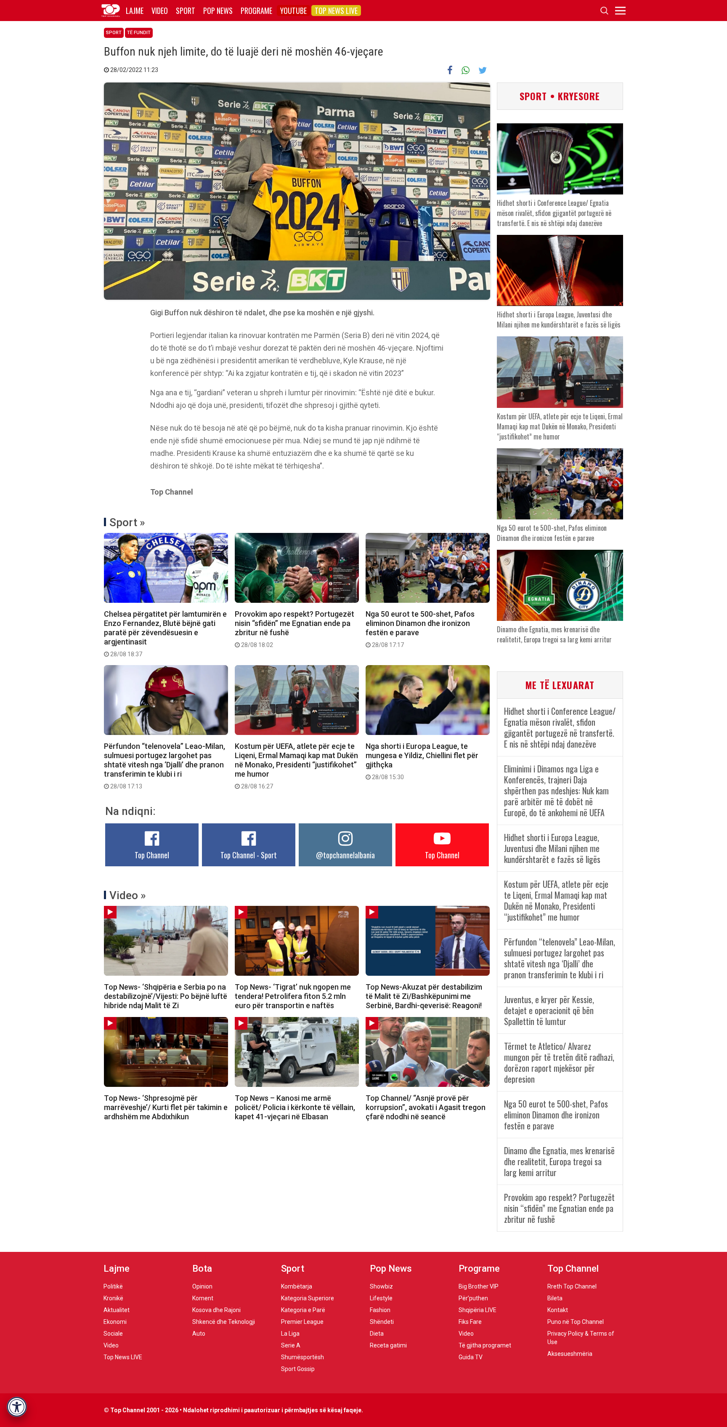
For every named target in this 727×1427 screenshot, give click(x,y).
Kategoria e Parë (303, 1310)
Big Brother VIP (479, 1286)
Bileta (554, 1298)
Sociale (113, 1333)
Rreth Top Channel (572, 1286)
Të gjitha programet (485, 1345)
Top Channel (152, 854)
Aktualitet (116, 1310)
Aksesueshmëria (569, 1353)
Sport (185, 10)
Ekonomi (115, 1321)
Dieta (377, 1333)
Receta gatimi (388, 1345)
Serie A (290, 1345)
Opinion (202, 1286)
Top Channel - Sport (248, 854)
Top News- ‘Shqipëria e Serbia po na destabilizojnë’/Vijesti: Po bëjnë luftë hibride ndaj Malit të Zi (165, 996)
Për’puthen (473, 1298)
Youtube (293, 10)
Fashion (380, 1310)
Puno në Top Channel (575, 1321)
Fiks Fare (470, 1321)
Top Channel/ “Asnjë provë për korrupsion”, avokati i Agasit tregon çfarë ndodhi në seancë (426, 1107)
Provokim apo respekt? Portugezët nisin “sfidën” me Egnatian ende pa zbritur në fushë (294, 629)
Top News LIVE (336, 10)
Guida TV (471, 1357)
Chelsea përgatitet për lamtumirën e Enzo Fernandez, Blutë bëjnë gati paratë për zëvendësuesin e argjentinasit (165, 634)
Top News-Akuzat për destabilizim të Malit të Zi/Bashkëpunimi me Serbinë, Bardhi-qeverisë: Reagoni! (424, 996)
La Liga (290, 1333)
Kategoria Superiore (307, 1298)
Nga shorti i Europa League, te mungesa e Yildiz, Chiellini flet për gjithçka (422, 761)
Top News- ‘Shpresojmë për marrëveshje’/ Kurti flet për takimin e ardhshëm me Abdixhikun (166, 1107)
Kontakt (557, 1310)
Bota (202, 1268)
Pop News (218, 10)
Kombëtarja (296, 1286)
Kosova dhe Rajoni (216, 1310)
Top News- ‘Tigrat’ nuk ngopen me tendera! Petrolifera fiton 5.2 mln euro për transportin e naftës (293, 996)
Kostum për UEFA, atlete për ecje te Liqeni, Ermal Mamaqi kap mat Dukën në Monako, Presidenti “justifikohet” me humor (296, 766)
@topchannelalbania (345, 854)
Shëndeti (382, 1321)
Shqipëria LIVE (477, 1310)
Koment (202, 1298)
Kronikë (113, 1298)
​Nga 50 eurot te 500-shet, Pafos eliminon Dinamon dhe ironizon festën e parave (420, 629)
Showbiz (381, 1286)
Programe (256, 10)
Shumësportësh (302, 1357)
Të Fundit (139, 32)
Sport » (127, 522)
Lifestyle (381, 1298)
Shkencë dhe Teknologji (223, 1321)
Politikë (113, 1286)
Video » (127, 895)
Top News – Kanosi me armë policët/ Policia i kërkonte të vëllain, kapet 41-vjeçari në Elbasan (295, 1107)
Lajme (134, 10)
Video (159, 10)
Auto (198, 1333)
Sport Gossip (298, 1369)
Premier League (302, 1321)
